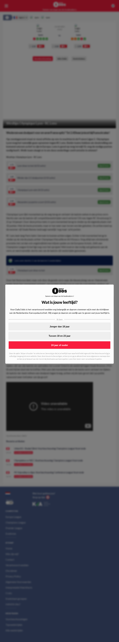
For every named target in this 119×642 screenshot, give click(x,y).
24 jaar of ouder (59, 345)
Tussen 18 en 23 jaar (60, 336)
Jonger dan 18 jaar (60, 326)
